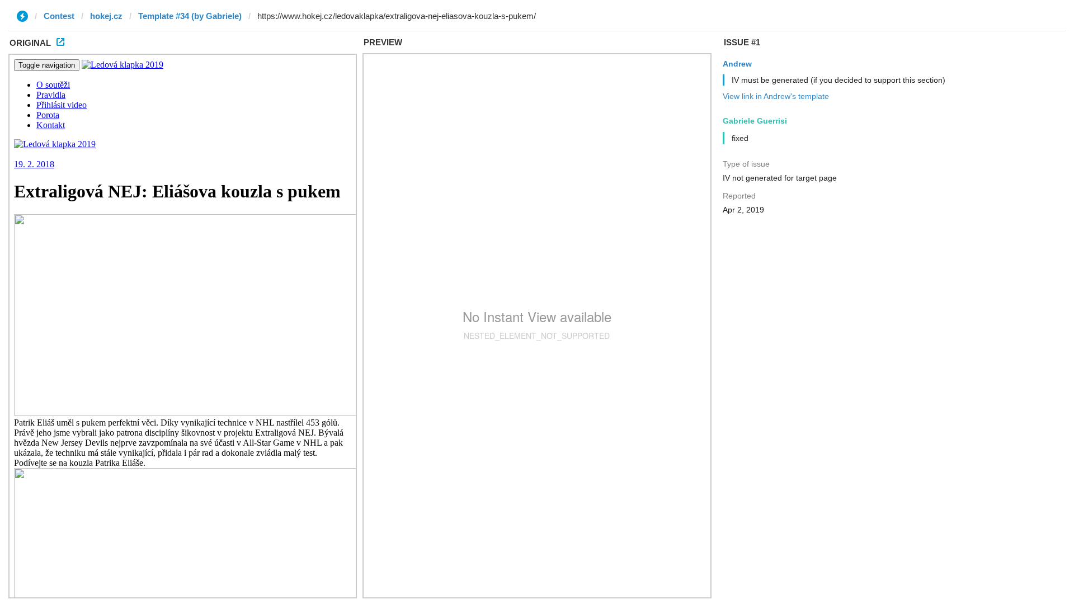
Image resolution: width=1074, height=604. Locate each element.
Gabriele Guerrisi (755, 120)
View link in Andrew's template (776, 96)
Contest (59, 16)
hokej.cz (106, 16)
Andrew (737, 63)
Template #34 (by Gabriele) (190, 16)
